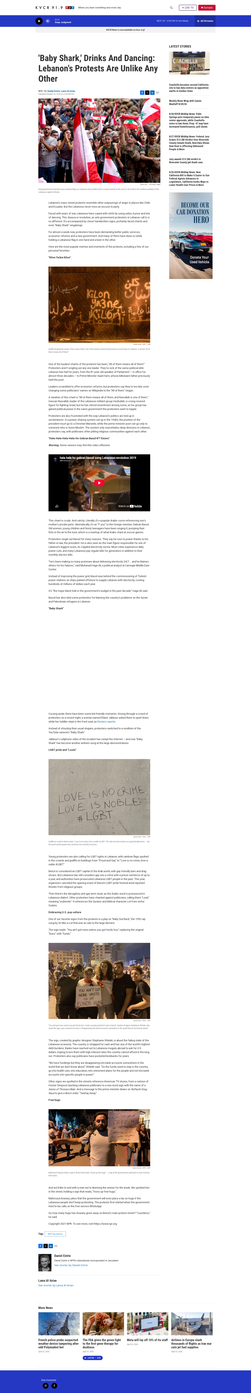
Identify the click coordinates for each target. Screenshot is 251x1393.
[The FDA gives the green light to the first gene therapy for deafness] (103, 1323)
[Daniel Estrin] (44, 1262)
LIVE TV (189, 7)
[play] (39, 21)
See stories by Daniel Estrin (71, 1265)
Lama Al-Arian (68, 91)
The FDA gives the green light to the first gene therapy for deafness (102, 1343)
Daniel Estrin (53, 91)
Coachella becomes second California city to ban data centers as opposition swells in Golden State (189, 88)
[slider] (52, 20)
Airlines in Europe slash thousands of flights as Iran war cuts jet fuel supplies (191, 1343)
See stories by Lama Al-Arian (55, 1285)
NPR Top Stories (55, 1234)
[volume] (47, 21)
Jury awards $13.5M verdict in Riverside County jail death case (186, 161)
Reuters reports (106, 721)
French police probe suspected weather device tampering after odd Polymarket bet (58, 1343)
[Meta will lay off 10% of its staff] (147, 1323)
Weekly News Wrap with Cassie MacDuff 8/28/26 (185, 102)
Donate (208, 7)
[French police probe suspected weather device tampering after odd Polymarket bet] (59, 1323)
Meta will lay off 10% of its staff (147, 1340)
